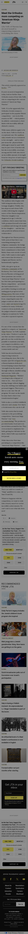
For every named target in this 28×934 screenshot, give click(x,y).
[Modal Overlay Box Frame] (14, 467)
